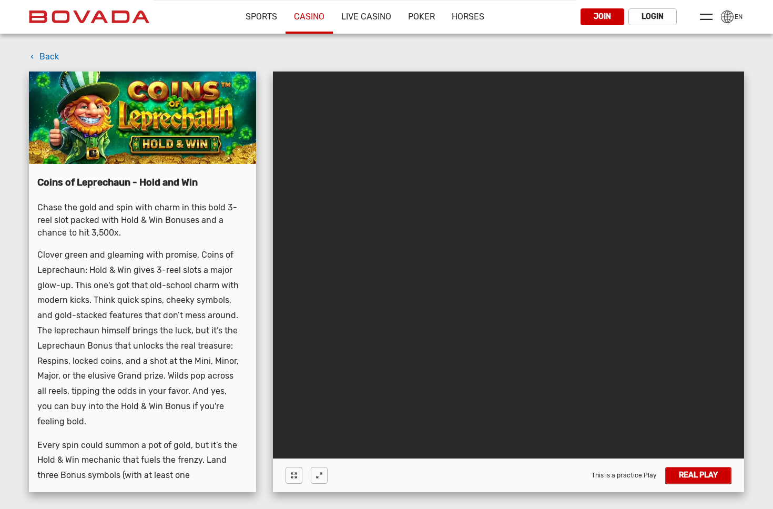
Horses (468, 17)
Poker (421, 17)
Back (49, 57)
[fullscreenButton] (294, 475)
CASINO (309, 17)
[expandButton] (319, 475)
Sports (261, 17)
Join (602, 16)
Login (653, 16)
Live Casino (366, 17)
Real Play (698, 475)
